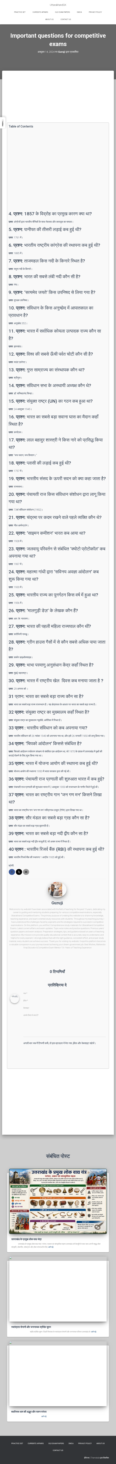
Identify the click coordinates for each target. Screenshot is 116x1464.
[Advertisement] (58, 91)
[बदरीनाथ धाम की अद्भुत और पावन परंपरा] (58, 1374)
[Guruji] (55, 889)
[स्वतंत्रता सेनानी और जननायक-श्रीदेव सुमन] (58, 1289)
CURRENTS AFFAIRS (40, 12)
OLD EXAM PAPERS (62, 12)
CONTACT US (66, 19)
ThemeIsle (95, 1458)
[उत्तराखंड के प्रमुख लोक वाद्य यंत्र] (58, 1201)
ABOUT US (49, 19)
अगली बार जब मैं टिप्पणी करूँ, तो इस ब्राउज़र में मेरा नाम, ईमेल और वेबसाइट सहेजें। (59, 1043)
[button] (2, 122)
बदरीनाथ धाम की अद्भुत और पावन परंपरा (29, 1411)
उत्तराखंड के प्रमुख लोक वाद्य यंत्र (26, 1239)
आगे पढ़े (50, 1247)
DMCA (79, 12)
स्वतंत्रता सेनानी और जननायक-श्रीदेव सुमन (31, 1327)
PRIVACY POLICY (95, 12)
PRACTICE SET (19, 12)
